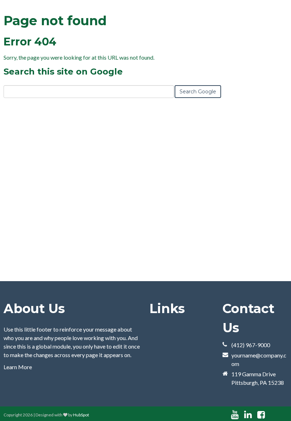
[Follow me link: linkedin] (247, 414)
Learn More (18, 366)
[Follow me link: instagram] (270, 414)
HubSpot (81, 414)
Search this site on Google (63, 71)
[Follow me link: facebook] (261, 414)
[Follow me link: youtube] (234, 414)
